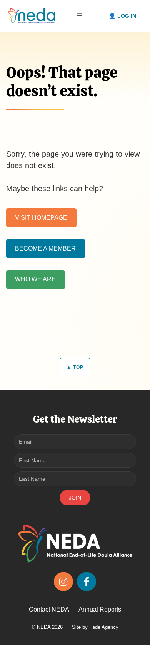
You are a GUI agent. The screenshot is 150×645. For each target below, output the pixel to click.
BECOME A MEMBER (45, 248)
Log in (126, 16)
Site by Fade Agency (95, 627)
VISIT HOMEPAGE (41, 217)
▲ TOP (75, 367)
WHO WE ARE (35, 279)
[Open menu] (79, 15)
